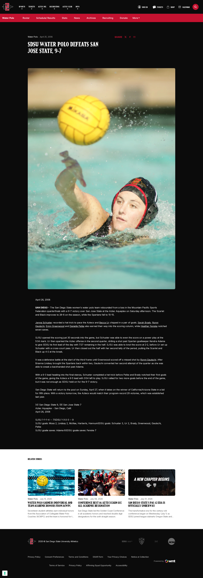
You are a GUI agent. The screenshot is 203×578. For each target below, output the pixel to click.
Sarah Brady (144, 322)
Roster (26, 18)
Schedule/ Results (45, 18)
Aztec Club (67, 7)
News (77, 18)
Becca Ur (104, 322)
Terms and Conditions (78, 557)
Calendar (186, 7)
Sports (22, 7)
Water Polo (33, 37)
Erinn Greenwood (55, 326)
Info (78, 7)
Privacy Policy (34, 557)
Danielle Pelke (77, 326)
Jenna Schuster (43, 322)
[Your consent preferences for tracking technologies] (4, 573)
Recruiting (54, 7)
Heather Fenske (149, 326)
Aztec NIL (42, 7)
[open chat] (195, 567)
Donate (124, 17)
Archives (91, 18)
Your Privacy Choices (117, 557)
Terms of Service (56, 565)
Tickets (31, 7)
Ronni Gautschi (148, 359)
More (135, 18)
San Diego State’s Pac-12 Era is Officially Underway (146, 504)
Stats (64, 18)
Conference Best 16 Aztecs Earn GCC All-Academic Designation (100, 504)
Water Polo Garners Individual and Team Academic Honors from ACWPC (50, 504)
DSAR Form (98, 557)
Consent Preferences (54, 557)
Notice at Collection (140, 557)
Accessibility (121, 565)
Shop (170, 8)
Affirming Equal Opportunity (98, 565)
